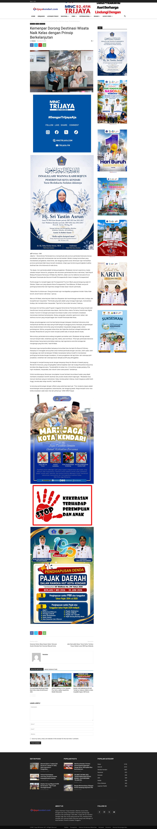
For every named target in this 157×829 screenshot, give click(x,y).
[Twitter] (36, 45)
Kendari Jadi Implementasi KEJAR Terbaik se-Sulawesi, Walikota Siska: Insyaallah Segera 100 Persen (83, 690)
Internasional (84, 16)
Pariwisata (42, 23)
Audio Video (107, 16)
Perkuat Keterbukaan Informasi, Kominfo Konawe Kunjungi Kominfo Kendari (49, 776)
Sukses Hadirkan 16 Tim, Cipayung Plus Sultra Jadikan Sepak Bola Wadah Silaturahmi (61, 690)
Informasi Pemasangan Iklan (120, 827)
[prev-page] (31, 695)
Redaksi (34, 41)
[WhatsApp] (44, 45)
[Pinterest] (40, 45)
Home (33, 16)
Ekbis (73, 16)
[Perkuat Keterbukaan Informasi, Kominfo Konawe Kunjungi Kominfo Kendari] (34, 777)
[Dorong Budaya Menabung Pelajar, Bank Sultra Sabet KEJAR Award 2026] (40, 680)
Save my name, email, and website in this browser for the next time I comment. (55, 738)
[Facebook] (32, 45)
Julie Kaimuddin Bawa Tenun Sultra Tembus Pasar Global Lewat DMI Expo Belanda (80, 645)
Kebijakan (41, 16)
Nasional (64, 16)
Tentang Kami (73, 827)
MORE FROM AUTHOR (51, 669)
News (37, 23)
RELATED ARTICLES (36, 669)
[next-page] (34, 695)
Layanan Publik (52, 16)
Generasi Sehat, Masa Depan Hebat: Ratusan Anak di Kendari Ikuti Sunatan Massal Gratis (43, 645)
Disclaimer (108, 827)
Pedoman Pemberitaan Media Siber (88, 827)
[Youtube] (114, 812)
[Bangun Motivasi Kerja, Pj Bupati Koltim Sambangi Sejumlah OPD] (68, 788)
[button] (125, 16)
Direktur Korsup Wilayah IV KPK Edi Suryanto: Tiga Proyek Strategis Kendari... (50, 785)
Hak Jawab (101, 827)
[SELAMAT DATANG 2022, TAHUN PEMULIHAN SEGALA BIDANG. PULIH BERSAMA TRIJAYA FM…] (68, 777)
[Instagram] (104, 812)
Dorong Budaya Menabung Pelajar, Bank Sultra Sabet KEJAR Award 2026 (39, 690)
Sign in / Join (33, 1)
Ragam (96, 16)
